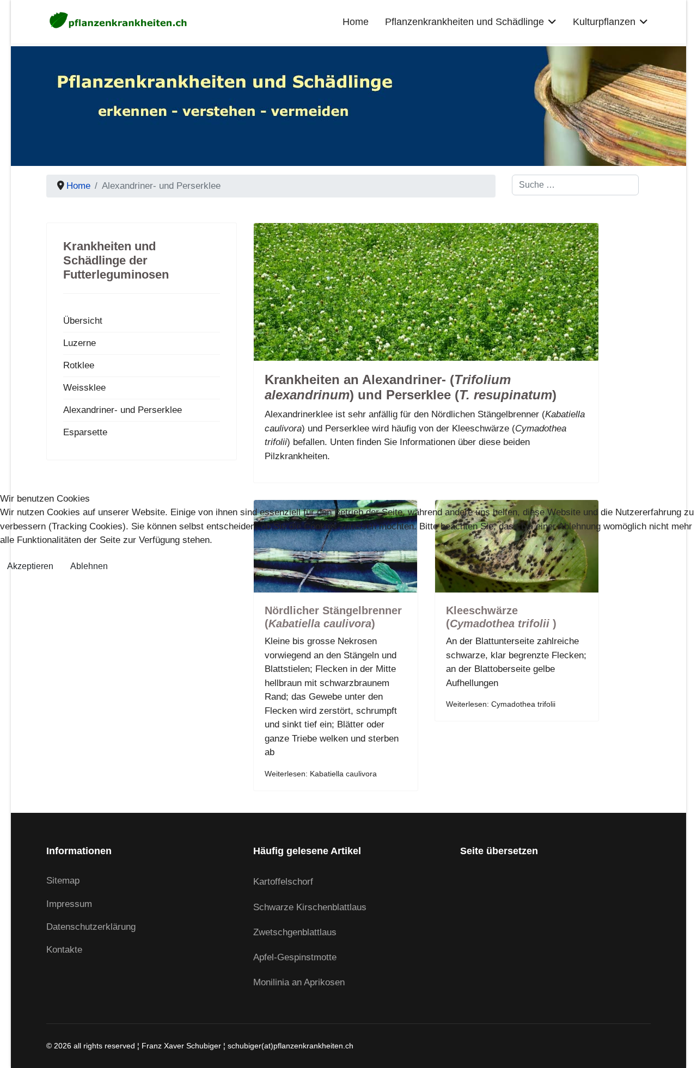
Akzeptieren (30, 566)
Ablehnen (89, 566)
